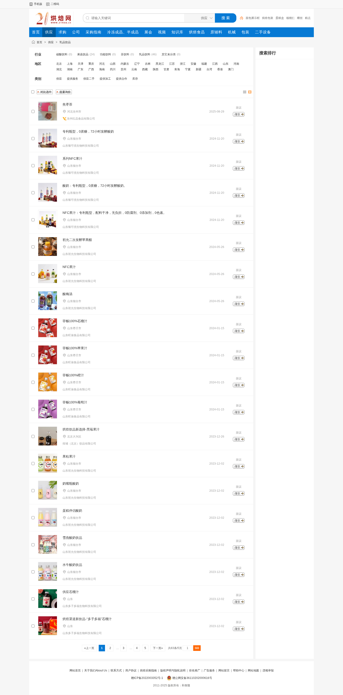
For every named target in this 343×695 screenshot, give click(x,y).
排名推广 (194, 670)
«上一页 (89, 648)
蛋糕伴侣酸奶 (72, 510)
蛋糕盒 (263, 18)
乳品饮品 (65, 42)
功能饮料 (105, 54)
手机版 (38, 4)
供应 (51, 42)
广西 (91, 69)
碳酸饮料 (61, 54)
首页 (39, 42)
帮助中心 (238, 670)
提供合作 (121, 78)
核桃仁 (274, 18)
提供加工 (105, 78)
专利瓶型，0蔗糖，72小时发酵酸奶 (88, 131)
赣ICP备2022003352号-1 (147, 678)
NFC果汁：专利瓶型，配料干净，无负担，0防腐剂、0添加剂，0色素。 (114, 213)
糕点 (291, 18)
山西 (113, 63)
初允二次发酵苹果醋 (77, 240)
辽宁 (137, 63)
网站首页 (75, 670)
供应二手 (88, 78)
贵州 (123, 69)
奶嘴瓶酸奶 (71, 483)
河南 (236, 63)
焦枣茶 (67, 104)
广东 (80, 69)
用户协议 (130, 670)
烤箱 (299, 18)
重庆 (91, 63)
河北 (102, 63)
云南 (134, 69)
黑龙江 (160, 63)
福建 (204, 63)
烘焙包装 (251, 18)
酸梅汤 (67, 294)
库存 (135, 78)
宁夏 (188, 69)
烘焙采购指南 (148, 670)
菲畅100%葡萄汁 (75, 402)
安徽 (193, 63)
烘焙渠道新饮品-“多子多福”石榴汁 (87, 619)
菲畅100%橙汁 (73, 375)
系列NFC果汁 (72, 158)
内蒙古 (125, 63)
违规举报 (268, 670)
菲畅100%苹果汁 (75, 348)
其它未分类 (169, 54)
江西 (215, 63)
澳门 (231, 69)
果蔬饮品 (82, 54)
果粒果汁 (69, 456)
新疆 (198, 69)
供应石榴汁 (71, 592)
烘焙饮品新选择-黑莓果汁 (81, 429)
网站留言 (224, 670)
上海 (70, 63)
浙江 (183, 63)
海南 (102, 69)
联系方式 (116, 670)
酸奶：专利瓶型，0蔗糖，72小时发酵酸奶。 (95, 185)
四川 (113, 69)
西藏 (145, 69)
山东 (225, 63)
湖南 (70, 69)
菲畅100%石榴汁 (75, 321)
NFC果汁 (69, 267)
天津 (80, 63)
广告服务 (209, 670)
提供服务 (72, 78)
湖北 (59, 69)
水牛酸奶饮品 (72, 565)
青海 (177, 69)
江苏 (172, 63)
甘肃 (166, 69)
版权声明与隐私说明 (173, 670)
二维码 (55, 4)
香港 (220, 69)
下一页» (158, 648)
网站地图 (253, 670)
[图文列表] (250, 92)
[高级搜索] (239, 18)
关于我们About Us (95, 670)
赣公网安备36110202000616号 (192, 678)
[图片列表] (245, 92)
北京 (59, 63)
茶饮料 (125, 54)
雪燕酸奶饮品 (72, 538)
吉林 (147, 63)
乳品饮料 (144, 54)
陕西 (155, 69)
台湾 (209, 69)
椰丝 (283, 18)
